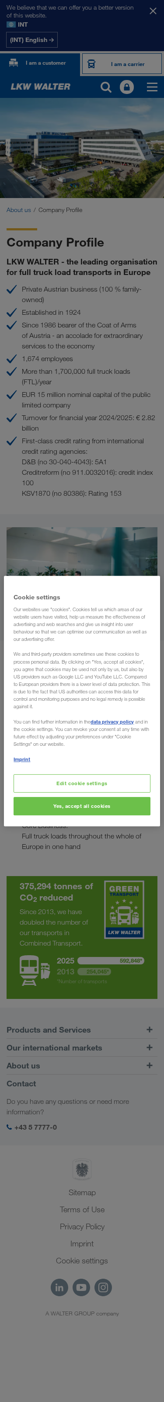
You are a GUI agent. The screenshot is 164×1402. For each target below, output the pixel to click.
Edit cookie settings (81, 783)
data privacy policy (112, 721)
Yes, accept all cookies (82, 806)
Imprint (22, 759)
